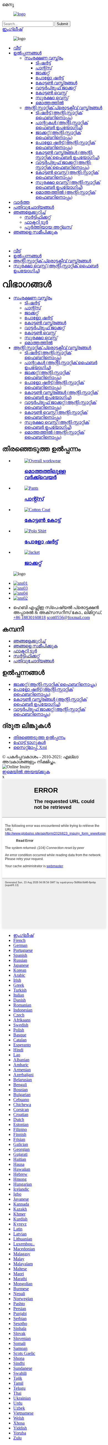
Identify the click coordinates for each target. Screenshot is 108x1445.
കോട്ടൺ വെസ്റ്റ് (51, 92)
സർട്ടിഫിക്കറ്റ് (37, 217)
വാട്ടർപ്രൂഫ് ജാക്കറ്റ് (55, 87)
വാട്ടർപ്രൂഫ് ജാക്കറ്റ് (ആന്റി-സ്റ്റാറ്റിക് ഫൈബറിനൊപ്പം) (63, 165)
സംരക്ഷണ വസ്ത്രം (43, 58)
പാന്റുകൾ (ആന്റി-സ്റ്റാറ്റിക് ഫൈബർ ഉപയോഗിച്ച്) (61, 125)
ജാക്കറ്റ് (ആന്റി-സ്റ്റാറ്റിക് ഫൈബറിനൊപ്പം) (58, 135)
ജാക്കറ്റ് (42, 72)
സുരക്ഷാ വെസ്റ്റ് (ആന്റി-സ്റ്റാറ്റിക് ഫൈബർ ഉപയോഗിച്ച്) (67, 185)
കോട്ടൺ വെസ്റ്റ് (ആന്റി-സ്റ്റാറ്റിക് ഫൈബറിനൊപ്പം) (66, 175)
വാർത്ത (21, 202)
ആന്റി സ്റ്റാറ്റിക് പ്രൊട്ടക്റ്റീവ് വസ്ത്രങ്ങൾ (63, 107)
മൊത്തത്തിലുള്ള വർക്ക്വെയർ (45, 474)
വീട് (16, 48)
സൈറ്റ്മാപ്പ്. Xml (30, 747)
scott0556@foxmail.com (68, 617)
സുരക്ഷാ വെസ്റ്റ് (51, 97)
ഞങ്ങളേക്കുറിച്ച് (29, 212)
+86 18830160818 (29, 617)
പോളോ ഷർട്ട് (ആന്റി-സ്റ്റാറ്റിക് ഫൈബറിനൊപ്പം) (65, 145)
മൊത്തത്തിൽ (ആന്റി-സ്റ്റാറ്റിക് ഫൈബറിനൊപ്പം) (65, 195)
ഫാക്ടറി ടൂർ (36, 222)
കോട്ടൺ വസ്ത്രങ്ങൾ (56, 82)
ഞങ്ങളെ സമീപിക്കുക (35, 232)
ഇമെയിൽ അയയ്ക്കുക (26, 771)
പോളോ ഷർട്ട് (49, 77)
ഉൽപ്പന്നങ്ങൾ (27, 53)
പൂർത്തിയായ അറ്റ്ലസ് (48, 227)
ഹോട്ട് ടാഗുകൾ (29, 742)
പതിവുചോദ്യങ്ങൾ (33, 207)
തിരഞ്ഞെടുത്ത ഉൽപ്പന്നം (39, 737)
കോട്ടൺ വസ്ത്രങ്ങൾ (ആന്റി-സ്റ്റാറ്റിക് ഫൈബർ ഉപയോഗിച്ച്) (67, 155)
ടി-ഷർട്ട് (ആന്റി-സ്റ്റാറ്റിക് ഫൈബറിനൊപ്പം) (58, 115)
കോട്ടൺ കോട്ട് (42, 520)
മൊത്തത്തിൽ (49, 102)
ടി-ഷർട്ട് (43, 63)
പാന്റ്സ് (43, 68)
